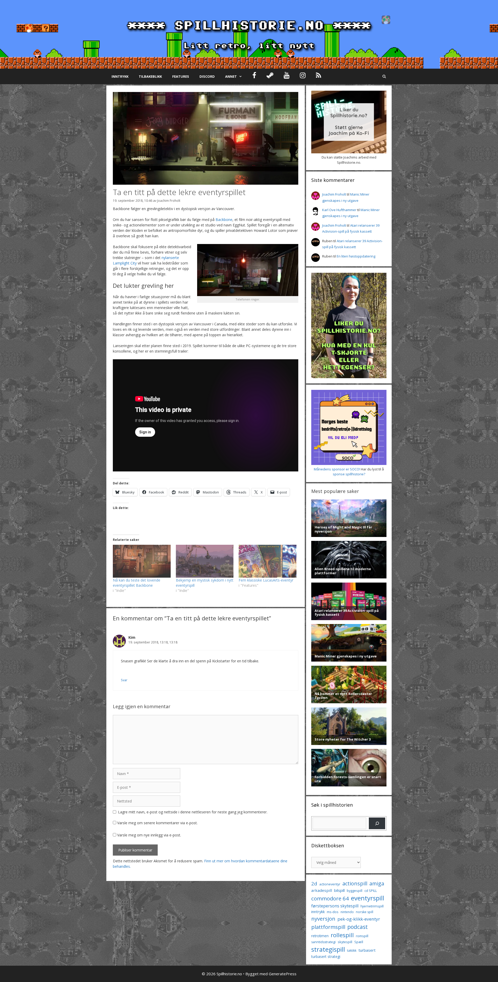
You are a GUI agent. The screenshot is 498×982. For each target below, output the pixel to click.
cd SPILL (370, 890)
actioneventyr (329, 884)
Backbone (224, 219)
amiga (376, 883)
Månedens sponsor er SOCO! (337, 469)
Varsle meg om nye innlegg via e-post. (149, 835)
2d (314, 883)
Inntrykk (120, 76)
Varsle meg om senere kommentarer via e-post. (157, 822)
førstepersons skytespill (334, 906)
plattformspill (328, 926)
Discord (207, 76)
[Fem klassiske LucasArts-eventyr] (267, 561)
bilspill (339, 890)
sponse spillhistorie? (349, 474)
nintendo (347, 912)
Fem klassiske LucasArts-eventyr (266, 580)
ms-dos (332, 911)
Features (180, 76)
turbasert (367, 950)
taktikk (351, 950)
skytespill (345, 942)
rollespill (342, 935)
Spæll (358, 942)
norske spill (364, 912)
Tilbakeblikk (150, 76)
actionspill (354, 883)
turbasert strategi (325, 956)
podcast (357, 926)
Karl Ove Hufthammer (339, 209)
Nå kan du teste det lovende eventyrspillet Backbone (136, 583)
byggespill (354, 890)
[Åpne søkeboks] (384, 76)
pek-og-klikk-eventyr (358, 919)
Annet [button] (231, 76)
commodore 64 (330, 898)
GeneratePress (282, 973)
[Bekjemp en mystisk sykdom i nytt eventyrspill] (205, 561)
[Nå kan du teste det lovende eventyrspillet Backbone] (142, 561)
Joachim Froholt (168, 200)
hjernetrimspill (372, 906)
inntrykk (318, 911)
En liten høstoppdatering (356, 256)
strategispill (328, 949)
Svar (124, 680)
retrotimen (320, 935)
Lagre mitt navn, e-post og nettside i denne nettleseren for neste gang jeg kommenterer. (192, 811)
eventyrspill (367, 898)
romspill (362, 936)
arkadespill (321, 890)
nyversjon (323, 918)
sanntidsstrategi (323, 942)
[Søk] (377, 823)
